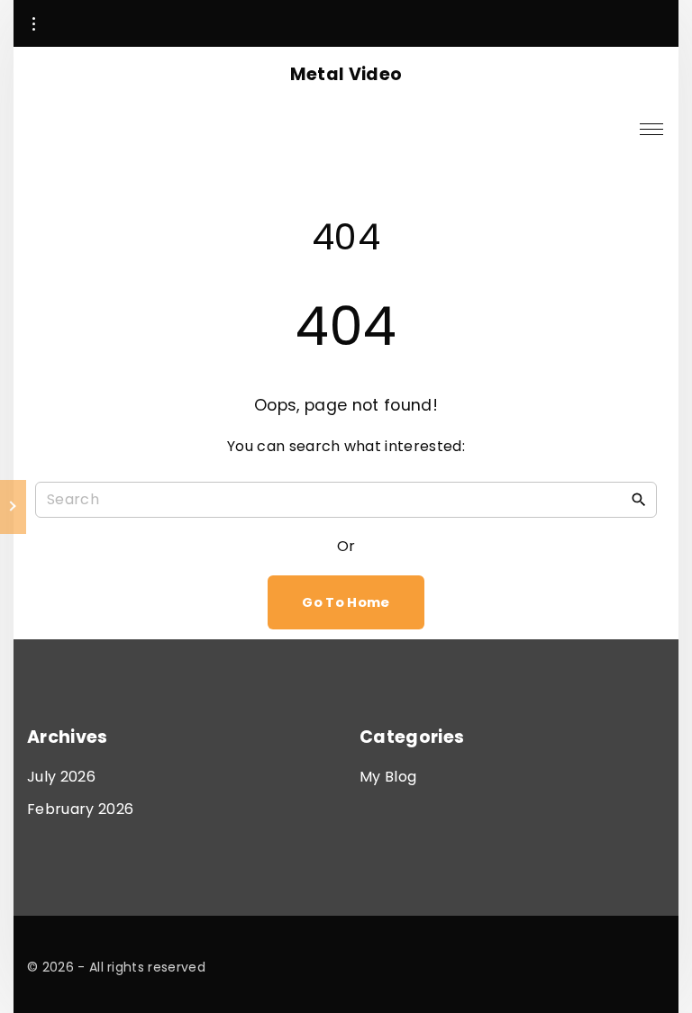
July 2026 (61, 776)
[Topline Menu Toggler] (33, 24)
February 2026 (80, 809)
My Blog (388, 776)
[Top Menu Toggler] (651, 129)
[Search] (639, 499)
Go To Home (345, 602)
